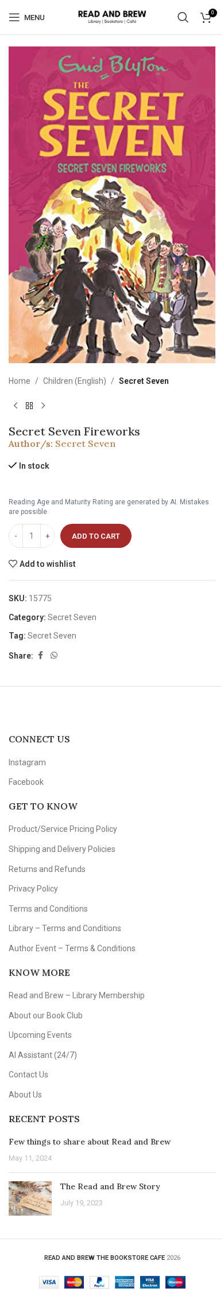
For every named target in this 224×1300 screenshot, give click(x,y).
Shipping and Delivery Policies (62, 849)
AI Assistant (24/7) (43, 1055)
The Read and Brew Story (110, 1186)
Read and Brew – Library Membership (77, 995)
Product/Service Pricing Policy (63, 829)
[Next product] (43, 406)
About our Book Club (46, 1015)
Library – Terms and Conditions (65, 928)
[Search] (183, 17)
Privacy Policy (33, 888)
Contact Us (28, 1074)
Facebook (26, 782)
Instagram (27, 762)
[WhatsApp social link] (54, 655)
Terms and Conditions (48, 908)
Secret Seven (144, 381)
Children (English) (74, 381)
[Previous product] (15, 406)
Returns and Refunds (47, 869)
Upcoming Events (40, 1035)
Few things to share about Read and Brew (90, 1141)
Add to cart (96, 536)
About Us (25, 1094)
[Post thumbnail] (30, 1198)
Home (19, 381)
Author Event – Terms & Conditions (72, 948)
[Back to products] (29, 406)
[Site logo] (112, 16)
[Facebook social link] (40, 655)
